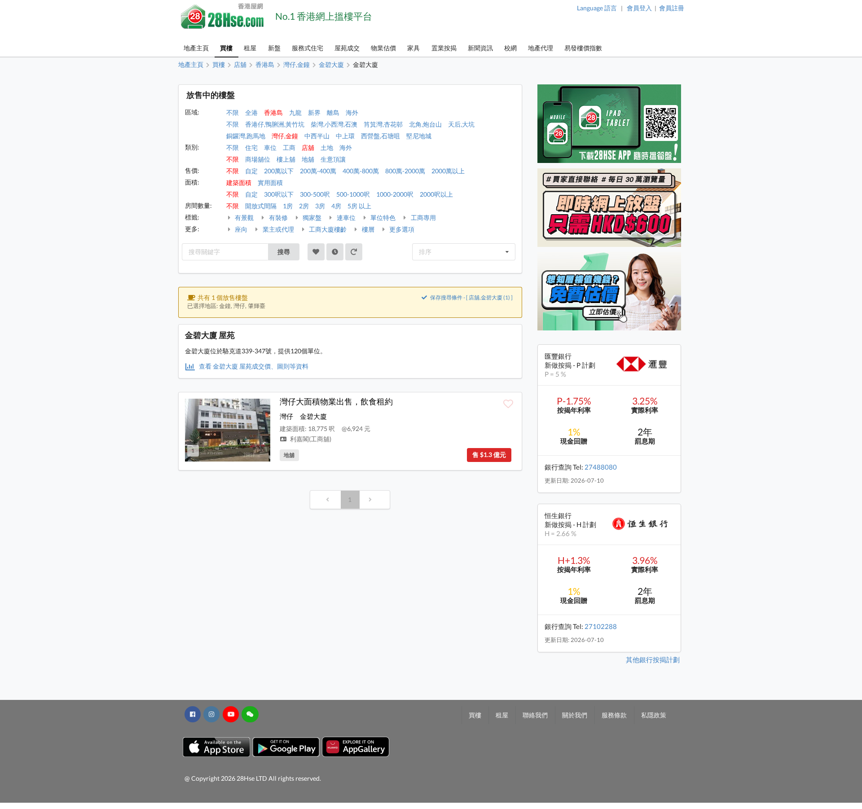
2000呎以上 (436, 194)
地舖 (308, 159)
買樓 (226, 48)
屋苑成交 (347, 48)
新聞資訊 (480, 48)
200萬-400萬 (318, 171)
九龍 (295, 112)
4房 (336, 206)
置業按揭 (444, 48)
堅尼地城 (418, 136)
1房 (288, 206)
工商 (289, 147)
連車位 (345, 217)
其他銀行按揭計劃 (653, 659)
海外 (352, 112)
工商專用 (422, 217)
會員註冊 (671, 8)
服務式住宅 (307, 48)
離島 (333, 112)
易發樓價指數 (583, 48)
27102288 (601, 626)
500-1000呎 (353, 194)
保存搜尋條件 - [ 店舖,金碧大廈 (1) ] (471, 297)
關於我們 (574, 715)
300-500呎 (315, 194)
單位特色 (382, 217)
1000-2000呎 (394, 194)
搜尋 (283, 251)
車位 (270, 147)
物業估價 (383, 48)
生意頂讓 (333, 159)
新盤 (274, 48)
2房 (304, 206)
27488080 (601, 467)
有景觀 (243, 217)
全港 (251, 112)
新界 (314, 112)
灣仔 (286, 416)
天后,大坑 (461, 124)
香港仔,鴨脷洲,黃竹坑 (274, 124)
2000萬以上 (448, 171)
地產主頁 (196, 48)
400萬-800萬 (361, 171)
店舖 (308, 147)
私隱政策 (653, 715)
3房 (320, 206)
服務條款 (614, 715)
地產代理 (540, 48)
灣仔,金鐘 (285, 136)
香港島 (273, 112)
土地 (327, 147)
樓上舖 (286, 159)
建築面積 (238, 182)
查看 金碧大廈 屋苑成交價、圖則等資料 (253, 366)
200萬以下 (279, 171)
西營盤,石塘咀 (380, 136)
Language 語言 (597, 8)
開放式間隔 (261, 206)
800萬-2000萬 (405, 171)
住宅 (251, 147)
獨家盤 (311, 217)
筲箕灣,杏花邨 (383, 124)
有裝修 (278, 217)
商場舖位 (257, 159)
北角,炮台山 (425, 124)
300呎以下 (279, 194)
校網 (510, 48)
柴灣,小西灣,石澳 (334, 124)
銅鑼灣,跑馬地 (245, 136)
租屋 (250, 48)
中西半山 (317, 136)
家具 (413, 48)
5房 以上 (359, 206)
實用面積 (270, 182)
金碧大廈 (313, 416)
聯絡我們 (535, 715)
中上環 (345, 136)
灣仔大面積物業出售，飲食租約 (336, 401)
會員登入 (639, 8)
